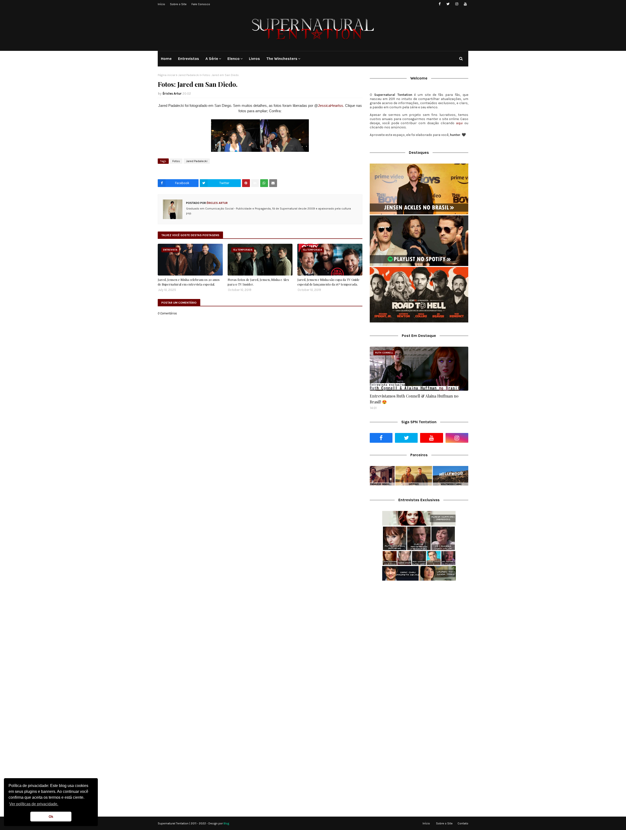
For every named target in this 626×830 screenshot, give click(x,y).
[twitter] (448, 4)
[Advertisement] (419, 623)
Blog (226, 823)
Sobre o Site (178, 4)
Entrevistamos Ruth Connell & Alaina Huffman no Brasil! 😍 (414, 398)
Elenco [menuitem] (233, 58)
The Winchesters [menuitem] (281, 58)
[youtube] (465, 4)
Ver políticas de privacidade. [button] (33, 804)
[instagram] (457, 4)
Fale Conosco (200, 4)
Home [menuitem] (166, 58)
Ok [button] (51, 817)
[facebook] (439, 4)
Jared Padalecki (189, 75)
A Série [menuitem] (211, 58)
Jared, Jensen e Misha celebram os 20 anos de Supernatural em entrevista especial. (189, 282)
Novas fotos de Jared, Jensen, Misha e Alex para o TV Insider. (258, 282)
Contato (463, 823)
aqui (459, 123)
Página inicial (166, 75)
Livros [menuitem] (254, 58)
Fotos (176, 161)
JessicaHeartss (330, 105)
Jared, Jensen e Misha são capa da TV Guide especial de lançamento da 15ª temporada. (328, 282)
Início (161, 4)
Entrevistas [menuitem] (188, 58)
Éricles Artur (172, 93)
